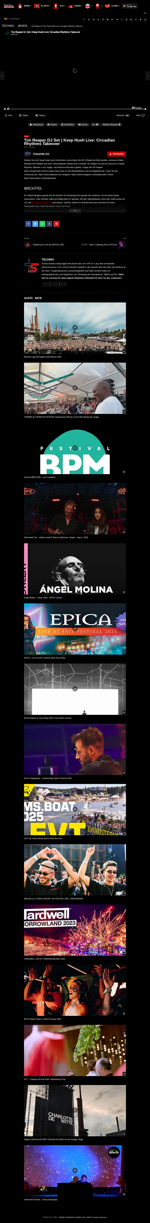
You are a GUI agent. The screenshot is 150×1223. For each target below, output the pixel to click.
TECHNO (8, 25)
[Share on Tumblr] (49, 224)
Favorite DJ (41, 154)
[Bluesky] (121, 19)
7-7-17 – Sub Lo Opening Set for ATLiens (99, 245)
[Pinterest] (93, 19)
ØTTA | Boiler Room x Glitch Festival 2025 (42, 1019)
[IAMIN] (131, 19)
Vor (125, 238)
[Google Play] (112, 19)
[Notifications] (140, 19)
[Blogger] (126, 19)
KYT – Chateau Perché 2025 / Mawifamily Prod (44, 1079)
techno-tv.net (103, 1217)
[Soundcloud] (117, 19)
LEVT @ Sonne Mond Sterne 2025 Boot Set (43, 838)
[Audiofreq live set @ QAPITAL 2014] (2, 75)
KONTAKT (89, 1217)
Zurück (26, 238)
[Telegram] (107, 19)
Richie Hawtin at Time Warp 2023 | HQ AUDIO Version (47, 718)
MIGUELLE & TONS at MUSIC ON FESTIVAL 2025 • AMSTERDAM (53, 899)
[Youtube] (98, 19)
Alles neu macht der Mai (16, 18)
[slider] (70, 109)
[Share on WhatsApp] (42, 224)
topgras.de (96, 1217)
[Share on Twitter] (35, 224)
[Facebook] (84, 19)
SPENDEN (62, 1217)
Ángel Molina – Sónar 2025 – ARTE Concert (43, 598)
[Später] (135, 19)
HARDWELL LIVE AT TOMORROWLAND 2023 (44, 959)
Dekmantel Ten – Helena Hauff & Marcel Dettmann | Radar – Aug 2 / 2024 (56, 537)
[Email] (64, 284)
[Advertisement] (75, 1197)
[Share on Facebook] (28, 224)
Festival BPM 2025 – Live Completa (39, 477)
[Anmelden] (145, 19)
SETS (83, 1217)
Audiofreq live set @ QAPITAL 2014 (48, 245)
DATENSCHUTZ (70, 1217)
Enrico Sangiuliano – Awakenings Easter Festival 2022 (48, 778)
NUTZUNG (78, 1217)
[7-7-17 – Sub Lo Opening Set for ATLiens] (122, 244)
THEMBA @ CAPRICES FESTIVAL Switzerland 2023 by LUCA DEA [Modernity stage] (61, 417)
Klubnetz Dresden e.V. (41, 202)
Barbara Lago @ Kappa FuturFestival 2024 (42, 357)
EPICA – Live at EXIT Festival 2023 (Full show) (44, 658)
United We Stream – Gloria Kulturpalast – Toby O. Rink (48, 1199)
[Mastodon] (103, 19)
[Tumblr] (54, 284)
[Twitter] (89, 19)
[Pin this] (56, 224)
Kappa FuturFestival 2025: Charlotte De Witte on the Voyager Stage (53, 1139)
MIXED (22, 25)
